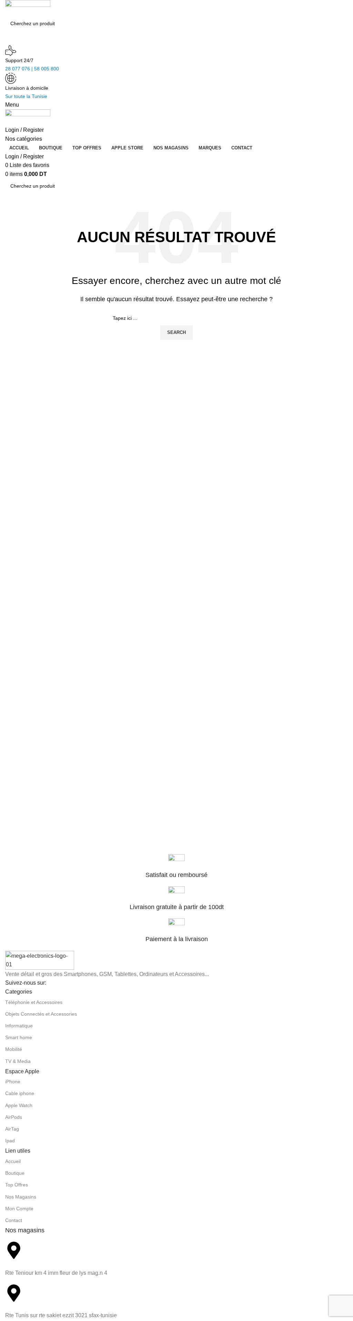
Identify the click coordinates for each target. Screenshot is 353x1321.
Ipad (10, 1140)
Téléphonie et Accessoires (33, 1002)
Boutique (14, 1173)
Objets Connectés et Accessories (41, 1014)
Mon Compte (19, 1208)
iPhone (12, 1081)
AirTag (12, 1129)
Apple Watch (18, 1105)
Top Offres (16, 1184)
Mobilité (13, 1049)
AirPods (13, 1117)
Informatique (19, 1025)
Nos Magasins (20, 1197)
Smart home (18, 1037)
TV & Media (18, 1061)
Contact (13, 1220)
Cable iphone (19, 1093)
